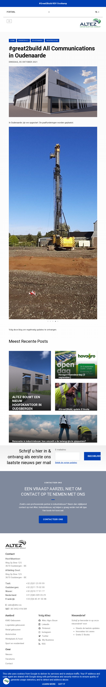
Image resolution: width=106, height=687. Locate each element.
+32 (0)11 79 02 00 (35, 587)
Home (12, 40)
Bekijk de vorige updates (66, 462)
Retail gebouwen (13, 629)
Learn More (48, 684)
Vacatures (10, 659)
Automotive (10, 634)
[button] (94, 129)
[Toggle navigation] (9, 21)
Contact (9, 663)
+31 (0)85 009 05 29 (36, 595)
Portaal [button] (11, 12)
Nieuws (8, 654)
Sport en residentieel (14, 643)
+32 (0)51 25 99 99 (35, 583)
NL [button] (96, 12)
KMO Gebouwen (12, 620)
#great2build (23, 40)
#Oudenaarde (37, 40)
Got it (61, 684)
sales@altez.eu (15, 605)
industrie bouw (52, 40)
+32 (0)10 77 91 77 (35, 591)
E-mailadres (60, 449)
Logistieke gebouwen (15, 625)
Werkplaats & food (13, 639)
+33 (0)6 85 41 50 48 (36, 599)
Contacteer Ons (53, 519)
